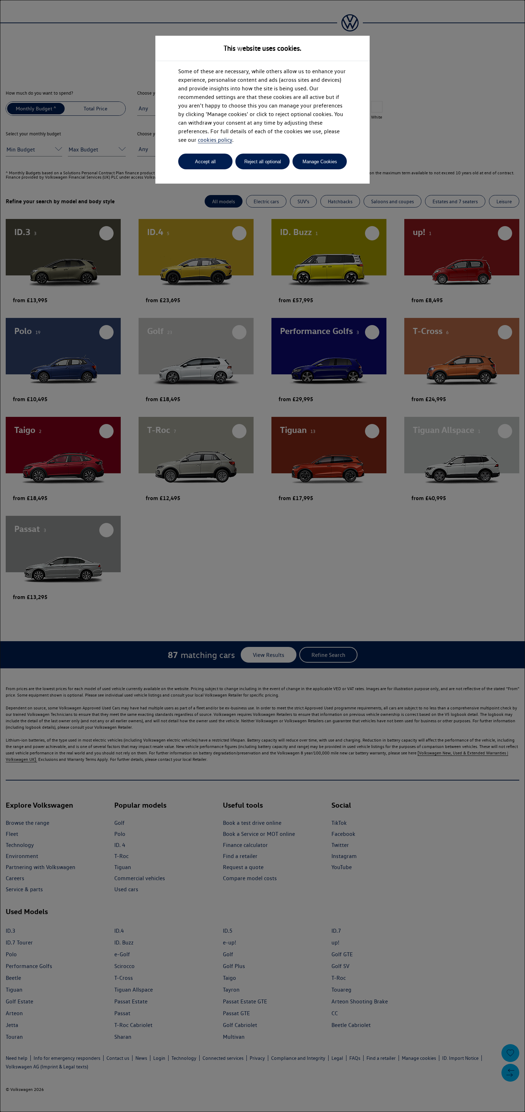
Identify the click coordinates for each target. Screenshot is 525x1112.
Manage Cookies (319, 161)
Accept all (205, 161)
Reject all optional (262, 161)
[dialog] (262, 556)
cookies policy (215, 139)
